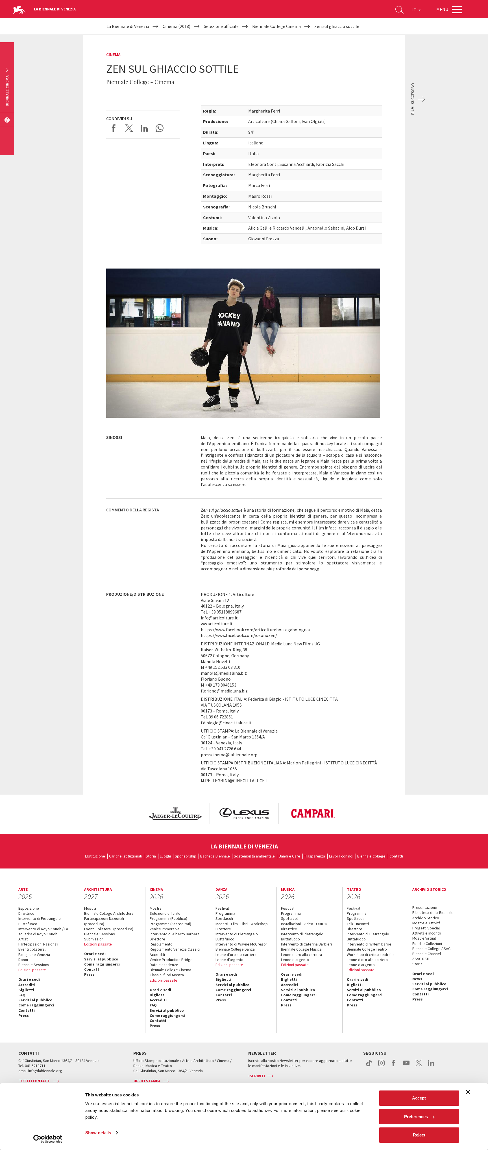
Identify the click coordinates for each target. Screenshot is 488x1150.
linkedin (431, 1066)
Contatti (396, 856)
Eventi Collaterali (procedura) (108, 928)
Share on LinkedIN (144, 128)
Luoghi (165, 856)
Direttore (157, 939)
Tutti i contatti (35, 1080)
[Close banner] (468, 1092)
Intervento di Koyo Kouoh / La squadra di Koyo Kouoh (43, 931)
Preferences (416, 1116)
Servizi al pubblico (35, 999)
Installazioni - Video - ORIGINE (305, 923)
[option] (175, 813)
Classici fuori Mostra (167, 974)
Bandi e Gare (289, 856)
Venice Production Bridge (171, 959)
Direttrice (26, 913)
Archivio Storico (425, 917)
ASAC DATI (420, 958)
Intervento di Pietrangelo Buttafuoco (39, 921)
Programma (225, 913)
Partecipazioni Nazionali (38, 944)
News (417, 978)
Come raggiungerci (36, 1005)
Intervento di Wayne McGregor (241, 944)
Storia (151, 856)
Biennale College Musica (301, 949)
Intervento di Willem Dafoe (369, 944)
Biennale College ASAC (431, 948)
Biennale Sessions (33, 964)
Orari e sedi (29, 979)
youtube (406, 1066)
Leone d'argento (295, 959)
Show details (98, 1132)
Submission (94, 939)
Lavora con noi (341, 856)
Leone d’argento (229, 959)
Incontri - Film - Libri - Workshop (241, 923)
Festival (222, 908)
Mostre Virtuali (424, 938)
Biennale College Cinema (170, 969)
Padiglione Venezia (34, 954)
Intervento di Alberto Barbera (174, 933)
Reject (419, 1135)
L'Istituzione (95, 856)
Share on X (129, 128)
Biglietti (26, 989)
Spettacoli (224, 918)
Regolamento (161, 944)
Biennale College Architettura (109, 913)
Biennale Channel (426, 953)
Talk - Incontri (358, 923)
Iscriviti (257, 1075)
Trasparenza (314, 856)
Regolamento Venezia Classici (175, 949)
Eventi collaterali (32, 949)
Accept (419, 1098)
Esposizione (28, 908)
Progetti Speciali (426, 928)
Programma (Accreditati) (170, 923)
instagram (381, 1066)
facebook (394, 1066)
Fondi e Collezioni (427, 943)
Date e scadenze (164, 964)
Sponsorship (185, 856)
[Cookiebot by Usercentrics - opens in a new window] (48, 1139)
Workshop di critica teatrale (370, 954)
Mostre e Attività (426, 922)
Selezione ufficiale (165, 913)
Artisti (23, 939)
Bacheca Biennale (215, 856)
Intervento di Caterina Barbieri (306, 944)
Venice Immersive (165, 928)
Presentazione (424, 907)
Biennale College (371, 856)
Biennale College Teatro (367, 949)
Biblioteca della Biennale (433, 912)
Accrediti (26, 984)
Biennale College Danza (235, 949)
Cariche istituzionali (125, 856)
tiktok (369, 1066)
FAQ (21, 994)
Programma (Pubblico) (168, 918)
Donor (23, 959)
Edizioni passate (32, 969)
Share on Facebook (113, 128)
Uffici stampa (147, 1080)
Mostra (90, 908)
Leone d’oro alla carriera (235, 954)
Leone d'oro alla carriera (301, 954)
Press (23, 1015)
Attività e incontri (426, 933)
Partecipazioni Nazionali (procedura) (104, 921)
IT (414, 9)
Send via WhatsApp (159, 128)
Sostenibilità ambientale (254, 856)
